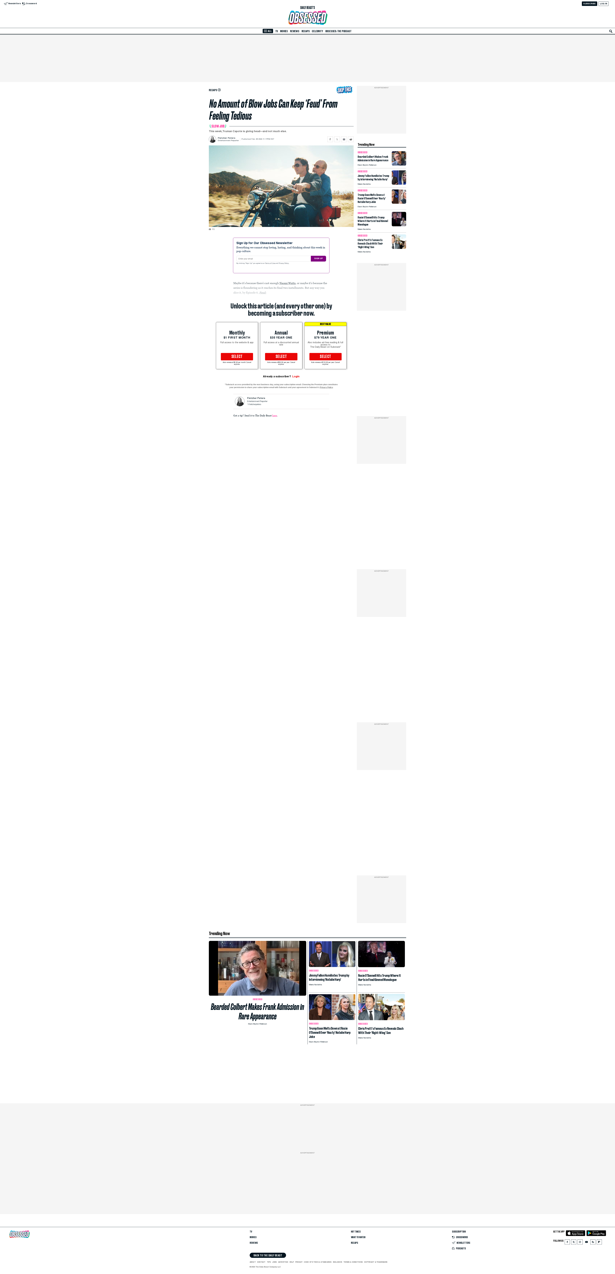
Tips (269, 1262)
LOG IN (603, 3)
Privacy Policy (284, 263)
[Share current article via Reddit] (351, 139)
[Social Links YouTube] (586, 1242)
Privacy (299, 1262)
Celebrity (317, 31)
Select (237, 357)
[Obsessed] (307, 17)
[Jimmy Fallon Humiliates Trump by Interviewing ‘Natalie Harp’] (399, 183)
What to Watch (358, 1237)
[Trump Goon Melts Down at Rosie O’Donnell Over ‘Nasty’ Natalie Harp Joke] (399, 202)
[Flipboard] (599, 1242)
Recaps (306, 31)
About (253, 1262)
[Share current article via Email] (344, 139)
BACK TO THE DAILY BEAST (268, 1255)
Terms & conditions (353, 1262)
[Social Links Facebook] (567, 1242)
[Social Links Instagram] (580, 1242)
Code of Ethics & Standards (318, 1262)
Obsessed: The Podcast (338, 31)
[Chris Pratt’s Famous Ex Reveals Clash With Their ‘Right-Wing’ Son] (399, 248)
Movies (284, 31)
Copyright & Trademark (375, 1262)
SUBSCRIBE (589, 3)
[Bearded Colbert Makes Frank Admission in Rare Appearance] (399, 164)
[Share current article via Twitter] (337, 139)
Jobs (274, 1262)
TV (276, 31)
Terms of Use (270, 263)
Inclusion (337, 1262)
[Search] (610, 31)
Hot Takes (356, 1231)
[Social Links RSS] (592, 1242)
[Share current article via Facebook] (330, 139)
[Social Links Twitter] (573, 1242)
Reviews (294, 31)
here (274, 415)
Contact (261, 1262)
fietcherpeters (255, 405)
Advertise (283, 1262)
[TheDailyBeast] (307, 7)
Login (295, 376)
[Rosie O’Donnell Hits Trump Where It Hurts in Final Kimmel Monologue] (399, 225)
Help (292, 1262)
